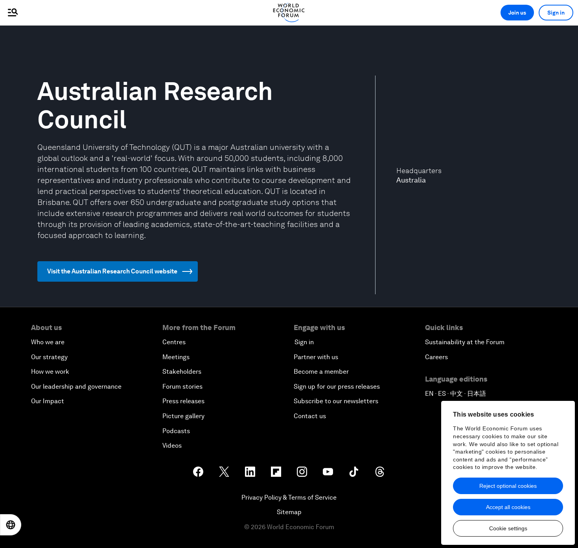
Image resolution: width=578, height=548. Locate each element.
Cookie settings (508, 528)
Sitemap (289, 512)
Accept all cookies (508, 507)
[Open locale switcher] (10, 525)
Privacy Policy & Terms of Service (289, 497)
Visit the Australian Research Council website (112, 271)
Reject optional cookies (508, 486)
